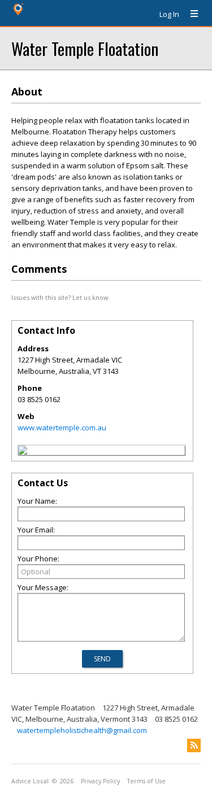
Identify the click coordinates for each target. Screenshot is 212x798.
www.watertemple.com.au (62, 427)
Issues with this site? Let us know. (60, 297)
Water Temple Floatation (84, 48)
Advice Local (30, 781)
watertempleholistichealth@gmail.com (82, 730)
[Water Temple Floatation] (22, 452)
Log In (169, 14)
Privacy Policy (100, 781)
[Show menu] (190, 14)
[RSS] (194, 745)
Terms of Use (146, 781)
